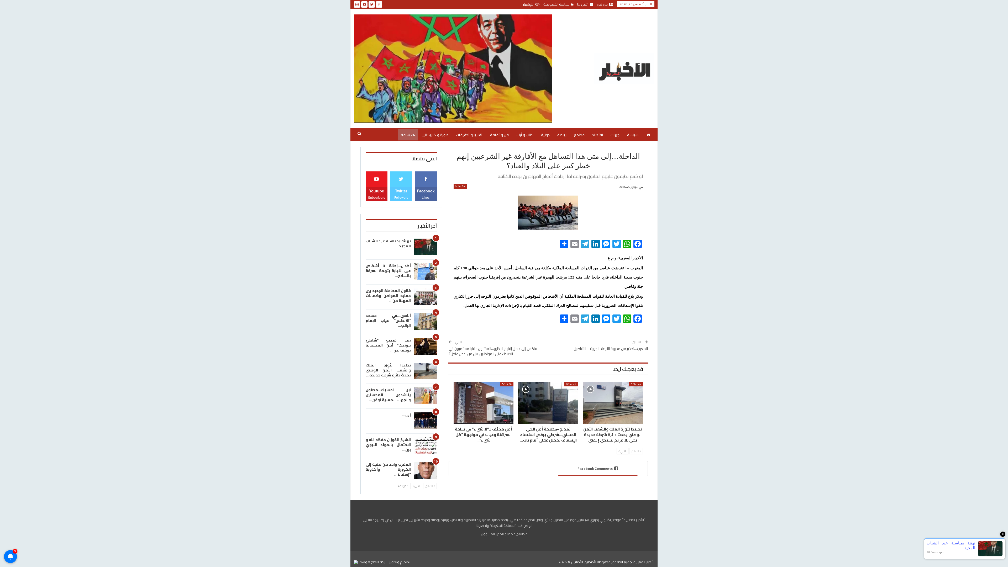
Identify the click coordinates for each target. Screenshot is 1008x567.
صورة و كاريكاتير (435, 135)
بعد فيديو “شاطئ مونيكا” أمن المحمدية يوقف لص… (388, 345)
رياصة (561, 135)
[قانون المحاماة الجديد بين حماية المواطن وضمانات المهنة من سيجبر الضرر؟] (425, 296)
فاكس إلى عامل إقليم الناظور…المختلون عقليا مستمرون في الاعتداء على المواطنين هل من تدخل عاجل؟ (493, 351)
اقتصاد (597, 135)
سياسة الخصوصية (556, 4)
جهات (615, 135)
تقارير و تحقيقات (469, 135)
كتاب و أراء (524, 135)
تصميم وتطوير (399, 562)
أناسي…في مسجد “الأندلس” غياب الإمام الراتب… (388, 320)
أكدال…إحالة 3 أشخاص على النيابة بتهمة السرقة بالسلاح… (388, 270)
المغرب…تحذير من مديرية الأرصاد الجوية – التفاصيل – (609, 348)
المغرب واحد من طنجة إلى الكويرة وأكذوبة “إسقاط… (388, 469)
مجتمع (579, 135)
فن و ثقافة (499, 135)
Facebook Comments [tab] (595, 468)
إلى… (406, 414)
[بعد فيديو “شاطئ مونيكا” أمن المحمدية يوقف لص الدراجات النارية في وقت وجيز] (425, 346)
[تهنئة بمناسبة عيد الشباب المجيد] (425, 247)
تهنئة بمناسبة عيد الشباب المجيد (388, 243)
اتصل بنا (583, 4)
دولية (545, 135)
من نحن (602, 4)
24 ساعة (408, 135)
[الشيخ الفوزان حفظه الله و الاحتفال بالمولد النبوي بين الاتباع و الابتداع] (425, 445)
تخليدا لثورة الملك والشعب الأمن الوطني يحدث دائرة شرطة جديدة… (388, 370)
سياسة (632, 135)
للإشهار (528, 4)
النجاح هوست (368, 562)
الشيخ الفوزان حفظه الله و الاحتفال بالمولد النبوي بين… (388, 444)
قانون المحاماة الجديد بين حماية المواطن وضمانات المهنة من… (388, 295)
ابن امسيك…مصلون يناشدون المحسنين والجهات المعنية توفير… (388, 394)
